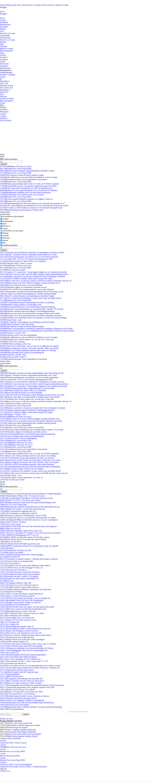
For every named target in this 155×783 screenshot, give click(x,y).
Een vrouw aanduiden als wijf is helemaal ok (20, 659)
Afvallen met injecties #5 (13, 663)
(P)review (6, 238)
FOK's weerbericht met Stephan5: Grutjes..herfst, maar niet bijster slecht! (30, 298)
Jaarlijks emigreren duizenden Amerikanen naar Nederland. (25, 589)
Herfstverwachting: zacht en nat (15, 344)
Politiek (3, 29)
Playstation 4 (5, 81)
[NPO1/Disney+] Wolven (13, 522)
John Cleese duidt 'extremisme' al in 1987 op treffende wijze (26, 188)
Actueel (3, 20)
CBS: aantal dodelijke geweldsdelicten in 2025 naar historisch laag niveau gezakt (34, 206)
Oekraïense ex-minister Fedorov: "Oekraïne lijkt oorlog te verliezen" (29, 559)
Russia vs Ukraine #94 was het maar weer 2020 (21, 692)
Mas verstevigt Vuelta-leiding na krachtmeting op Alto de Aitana (27, 322)
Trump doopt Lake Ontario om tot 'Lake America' (22, 195)
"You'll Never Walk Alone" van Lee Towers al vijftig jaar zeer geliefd (29, 346)
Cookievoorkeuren (39, 767)
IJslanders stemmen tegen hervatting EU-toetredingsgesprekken (27, 311)
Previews (51, 5)
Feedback (3, 118)
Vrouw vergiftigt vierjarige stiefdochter (21, 730)
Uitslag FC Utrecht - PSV (13, 333)
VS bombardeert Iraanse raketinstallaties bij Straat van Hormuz (27, 302)
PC (1, 79)
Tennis (2, 62)
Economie (4, 27)
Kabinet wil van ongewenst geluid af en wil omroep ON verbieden (28, 190)
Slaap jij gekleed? (10, 674)
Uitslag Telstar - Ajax (11, 320)
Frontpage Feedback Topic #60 (15, 583)
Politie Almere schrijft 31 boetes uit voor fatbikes (21, 469)
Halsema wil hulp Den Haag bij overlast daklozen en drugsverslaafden (30, 494)
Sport (2, 53)
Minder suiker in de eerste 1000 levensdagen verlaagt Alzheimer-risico (30, 283)
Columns (37, 5)
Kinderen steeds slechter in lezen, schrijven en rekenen (24, 696)
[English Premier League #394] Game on (19, 587)
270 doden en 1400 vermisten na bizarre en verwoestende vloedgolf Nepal (31, 208)
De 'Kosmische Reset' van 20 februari (17, 694)
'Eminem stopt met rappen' (17, 727)
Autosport (4, 59)
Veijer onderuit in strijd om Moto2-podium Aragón (22, 175)
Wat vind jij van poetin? (11, 552)
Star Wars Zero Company (12, 342)
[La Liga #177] (9, 652)
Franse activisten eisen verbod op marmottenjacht (22, 352)
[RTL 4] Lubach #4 (10, 542)
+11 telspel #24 (9, 624)
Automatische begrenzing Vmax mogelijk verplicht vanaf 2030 (27, 687)
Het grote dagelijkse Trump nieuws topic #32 (21, 531)
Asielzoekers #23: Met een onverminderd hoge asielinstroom (27, 703)
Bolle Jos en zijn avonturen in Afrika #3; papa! (21, 683)
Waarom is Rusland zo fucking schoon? (18, 698)
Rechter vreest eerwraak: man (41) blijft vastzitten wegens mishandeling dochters (34, 274)
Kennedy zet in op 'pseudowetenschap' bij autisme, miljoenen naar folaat (31, 316)
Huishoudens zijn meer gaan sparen (16, 670)
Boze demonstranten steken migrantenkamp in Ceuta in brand (27, 388)
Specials (59, 5)
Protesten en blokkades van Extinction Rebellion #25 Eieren (26, 648)
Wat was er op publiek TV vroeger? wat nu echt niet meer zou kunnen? (30, 533)
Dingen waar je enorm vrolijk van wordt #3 (20, 602)
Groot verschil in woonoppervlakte (16, 561)
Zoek (14, 5)
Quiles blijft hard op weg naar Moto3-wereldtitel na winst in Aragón (28, 177)
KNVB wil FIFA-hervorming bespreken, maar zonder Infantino (27, 289)
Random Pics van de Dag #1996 (15, 201)
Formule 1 (4, 57)
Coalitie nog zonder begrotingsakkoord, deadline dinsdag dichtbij (28, 294)
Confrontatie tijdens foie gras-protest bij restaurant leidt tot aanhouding (30, 467)
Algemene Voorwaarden (9, 767)
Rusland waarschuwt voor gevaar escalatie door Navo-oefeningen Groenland (32, 276)
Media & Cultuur (6, 49)
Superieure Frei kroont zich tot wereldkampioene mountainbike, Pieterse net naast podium (37, 331)
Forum (2, 5)
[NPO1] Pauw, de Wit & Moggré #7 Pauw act (21, 568)
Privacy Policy (25, 767)
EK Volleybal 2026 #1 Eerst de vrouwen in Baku (22, 613)
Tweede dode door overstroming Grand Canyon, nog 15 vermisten (28, 644)
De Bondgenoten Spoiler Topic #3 (17, 626)
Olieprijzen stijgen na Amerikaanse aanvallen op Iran (23, 287)
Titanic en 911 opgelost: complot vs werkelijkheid (22, 700)
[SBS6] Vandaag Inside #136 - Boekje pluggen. (22, 555)
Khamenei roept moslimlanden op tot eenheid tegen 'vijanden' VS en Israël (31, 309)
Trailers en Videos (7, 99)
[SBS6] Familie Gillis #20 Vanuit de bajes (19, 672)
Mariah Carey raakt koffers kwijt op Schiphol (23, 734)
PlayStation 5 (5, 90)
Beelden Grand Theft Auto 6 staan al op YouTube (22, 427)
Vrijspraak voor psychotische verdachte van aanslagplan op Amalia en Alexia (32, 252)
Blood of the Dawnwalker (12, 270)
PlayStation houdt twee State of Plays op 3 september (23, 261)
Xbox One (4, 83)
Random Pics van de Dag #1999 (15, 173)
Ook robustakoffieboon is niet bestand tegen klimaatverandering (27, 307)
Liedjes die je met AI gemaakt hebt (17, 637)
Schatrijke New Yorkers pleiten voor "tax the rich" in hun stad (27, 339)
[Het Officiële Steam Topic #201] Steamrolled (21, 646)
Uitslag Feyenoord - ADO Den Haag (17, 324)
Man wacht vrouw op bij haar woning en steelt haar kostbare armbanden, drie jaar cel (35, 281)
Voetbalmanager (6, 72)
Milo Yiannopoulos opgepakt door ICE (18, 511)
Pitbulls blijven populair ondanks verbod (21, 736)
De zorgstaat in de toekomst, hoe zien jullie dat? (21, 679)
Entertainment (5, 38)
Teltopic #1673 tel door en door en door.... (19, 620)
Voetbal (3, 55)
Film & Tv (6, 226)
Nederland (4, 22)
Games (2, 77)
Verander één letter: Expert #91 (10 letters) (20, 572)
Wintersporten (5, 68)
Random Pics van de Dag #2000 (15, 169)
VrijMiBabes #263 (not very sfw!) (16, 443)
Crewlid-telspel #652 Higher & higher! (18, 657)
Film (2, 44)
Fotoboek (3, 109)
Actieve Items (21, 5)
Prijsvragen (4, 112)
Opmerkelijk (5, 35)
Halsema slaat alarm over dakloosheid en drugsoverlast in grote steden (30, 313)
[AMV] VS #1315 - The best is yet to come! (20, 500)
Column (5, 235)
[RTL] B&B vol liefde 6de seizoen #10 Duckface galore (24, 537)
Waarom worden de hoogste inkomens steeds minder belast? (25, 635)
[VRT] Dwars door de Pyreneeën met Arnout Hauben (23, 539)
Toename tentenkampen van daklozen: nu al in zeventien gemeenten (29, 257)
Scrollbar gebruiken (9, 159)
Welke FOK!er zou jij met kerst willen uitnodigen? (22, 639)
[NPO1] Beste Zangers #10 (14, 642)
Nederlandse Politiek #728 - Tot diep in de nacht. (22, 496)
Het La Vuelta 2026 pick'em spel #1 (17, 596)
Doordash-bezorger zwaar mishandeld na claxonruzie (23, 179)
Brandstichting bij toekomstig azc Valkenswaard (21, 210)
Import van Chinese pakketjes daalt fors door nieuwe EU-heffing (28, 350)
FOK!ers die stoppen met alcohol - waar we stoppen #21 (25, 598)
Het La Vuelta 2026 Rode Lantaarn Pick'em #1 (21, 594)
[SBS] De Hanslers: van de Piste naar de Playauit (22, 509)
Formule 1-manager (7, 75)
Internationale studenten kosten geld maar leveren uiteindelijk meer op (30, 507)
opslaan (3, 164)
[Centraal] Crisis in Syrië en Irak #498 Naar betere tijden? (25, 565)
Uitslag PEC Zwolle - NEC (13, 355)
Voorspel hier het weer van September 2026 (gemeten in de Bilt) (27, 518)
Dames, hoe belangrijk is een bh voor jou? (19, 631)
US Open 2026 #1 (10, 563)
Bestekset (7, 548)
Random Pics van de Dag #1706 (15, 440)
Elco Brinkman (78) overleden (15, 616)
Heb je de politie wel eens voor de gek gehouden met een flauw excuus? (30, 666)
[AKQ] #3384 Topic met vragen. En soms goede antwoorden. (27, 607)
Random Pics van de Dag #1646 (15, 451)
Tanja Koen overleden (11, 592)
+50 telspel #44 (9, 622)
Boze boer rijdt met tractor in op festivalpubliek (21, 285)
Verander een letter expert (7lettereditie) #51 (19, 579)
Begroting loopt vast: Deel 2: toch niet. (18, 611)
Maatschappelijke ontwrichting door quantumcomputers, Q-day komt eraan (32, 685)
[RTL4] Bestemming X (12, 709)
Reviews (44, 5)
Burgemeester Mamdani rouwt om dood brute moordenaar (25, 192)
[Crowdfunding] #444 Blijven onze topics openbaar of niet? (26, 498)
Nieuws (30, 5)
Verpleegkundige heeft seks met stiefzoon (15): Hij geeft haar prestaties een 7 (32, 203)
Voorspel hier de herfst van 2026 (15, 550)
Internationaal (5, 25)
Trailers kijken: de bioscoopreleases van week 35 (21, 477)
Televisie (3, 46)
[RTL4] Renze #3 (10, 557)
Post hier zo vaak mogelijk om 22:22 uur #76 (21, 633)
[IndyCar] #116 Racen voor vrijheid (17, 689)
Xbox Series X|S (6, 88)
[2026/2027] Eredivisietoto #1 (15, 605)
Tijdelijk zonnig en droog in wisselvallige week (20, 305)
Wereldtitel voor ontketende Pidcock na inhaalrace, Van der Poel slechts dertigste (33, 318)
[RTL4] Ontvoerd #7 (11, 676)
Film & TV (4, 92)
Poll (3, 243)
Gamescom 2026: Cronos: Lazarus (16, 263)
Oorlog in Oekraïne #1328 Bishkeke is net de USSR (23, 515)
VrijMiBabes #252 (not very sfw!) (16, 445)
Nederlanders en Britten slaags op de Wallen (23, 725)
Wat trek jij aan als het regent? (14, 705)
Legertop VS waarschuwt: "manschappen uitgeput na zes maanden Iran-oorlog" (33, 272)
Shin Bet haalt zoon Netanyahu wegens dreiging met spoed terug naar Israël (32, 395)
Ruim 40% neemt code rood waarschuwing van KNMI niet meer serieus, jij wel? (34, 473)
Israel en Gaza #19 (10, 528)
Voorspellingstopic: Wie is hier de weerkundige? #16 (23, 650)
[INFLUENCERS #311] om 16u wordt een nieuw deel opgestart (28, 526)
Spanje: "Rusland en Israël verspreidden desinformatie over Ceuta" (28, 255)
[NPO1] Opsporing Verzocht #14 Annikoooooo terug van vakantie (29, 546)
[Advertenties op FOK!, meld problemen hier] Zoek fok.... (26, 629)
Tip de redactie (5, 120)
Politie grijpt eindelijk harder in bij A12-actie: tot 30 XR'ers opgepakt (29, 184)
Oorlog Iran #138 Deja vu (13, 570)
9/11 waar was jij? (10, 524)
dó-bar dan (7, 581)
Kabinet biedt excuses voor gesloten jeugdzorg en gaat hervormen (28, 186)
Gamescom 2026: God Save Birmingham (18, 335)
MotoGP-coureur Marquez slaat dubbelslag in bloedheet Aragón (27, 171)
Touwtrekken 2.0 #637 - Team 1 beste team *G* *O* (24, 661)
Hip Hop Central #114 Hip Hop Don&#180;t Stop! (23, 609)
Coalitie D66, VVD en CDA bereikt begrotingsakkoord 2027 (26, 259)
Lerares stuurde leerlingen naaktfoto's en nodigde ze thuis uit (26, 199)
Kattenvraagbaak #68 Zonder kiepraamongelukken (23, 655)
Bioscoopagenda (6, 51)
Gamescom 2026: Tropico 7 (13, 357)
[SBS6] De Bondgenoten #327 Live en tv (19, 535)
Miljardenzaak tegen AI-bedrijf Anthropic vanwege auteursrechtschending (31, 707)
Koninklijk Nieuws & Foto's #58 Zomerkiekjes (21, 600)
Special (5, 240)
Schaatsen (4, 66)
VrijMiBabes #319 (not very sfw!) (15, 166)
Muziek (3, 42)
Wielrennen (4, 64)
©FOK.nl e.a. (5, 771)
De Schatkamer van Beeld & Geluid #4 (18, 513)
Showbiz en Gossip (7, 33)
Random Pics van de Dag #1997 (15, 197)
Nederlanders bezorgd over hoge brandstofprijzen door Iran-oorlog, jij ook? (32, 292)
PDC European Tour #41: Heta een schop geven (22, 681)
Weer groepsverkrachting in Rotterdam (21, 732)
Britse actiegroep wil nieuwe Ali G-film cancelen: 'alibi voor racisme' (29, 348)
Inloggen (3, 7)
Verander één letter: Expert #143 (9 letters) (20, 574)
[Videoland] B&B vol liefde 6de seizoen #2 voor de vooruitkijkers (29, 520)
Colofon (3, 116)
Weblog (9, 5)
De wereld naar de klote (12, 480)
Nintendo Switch (6, 85)
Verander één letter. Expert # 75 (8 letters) (19, 576)
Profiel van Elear (6, 719)
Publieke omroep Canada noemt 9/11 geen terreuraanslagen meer (28, 502)
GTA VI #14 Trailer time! (13, 505)
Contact (3, 114)
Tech (2, 31)
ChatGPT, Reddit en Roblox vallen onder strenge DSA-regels (26, 279)
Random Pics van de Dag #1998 (15, 182)
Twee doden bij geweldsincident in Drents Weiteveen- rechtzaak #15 (30, 668)
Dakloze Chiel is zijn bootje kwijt (19, 723)
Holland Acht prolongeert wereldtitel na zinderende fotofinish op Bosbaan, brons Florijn (36, 329)
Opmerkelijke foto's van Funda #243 (17, 618)
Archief (65, 5)
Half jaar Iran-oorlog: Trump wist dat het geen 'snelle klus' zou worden (30, 460)
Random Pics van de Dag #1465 (15, 406)
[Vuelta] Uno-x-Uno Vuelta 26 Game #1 (19, 585)
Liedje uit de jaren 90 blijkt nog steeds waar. (20, 544)
